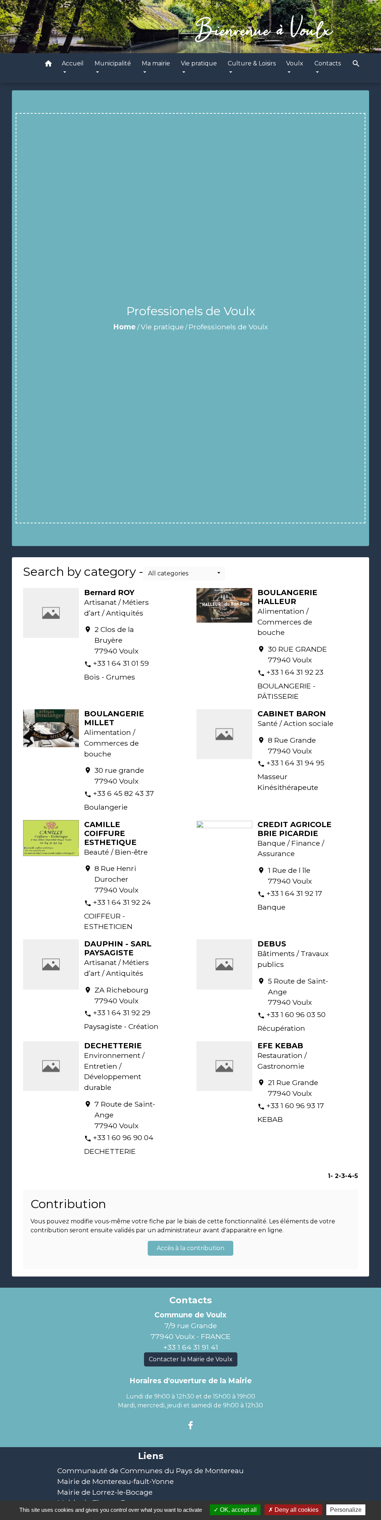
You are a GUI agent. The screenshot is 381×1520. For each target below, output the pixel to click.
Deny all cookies (295, 1510)
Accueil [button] (73, 63)
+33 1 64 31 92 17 (294, 893)
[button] (48, 65)
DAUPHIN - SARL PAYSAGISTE (117, 948)
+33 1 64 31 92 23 (294, 672)
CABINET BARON (291, 713)
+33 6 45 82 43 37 (123, 793)
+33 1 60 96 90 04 (123, 1137)
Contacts (190, 1300)
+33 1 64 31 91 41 (190, 1347)
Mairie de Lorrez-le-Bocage (105, 1492)
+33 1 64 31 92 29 (121, 1012)
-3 (342, 1175)
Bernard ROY (109, 592)
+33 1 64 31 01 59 (121, 663)
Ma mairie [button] (156, 63)
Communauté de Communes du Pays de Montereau (150, 1470)
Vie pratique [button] (199, 63)
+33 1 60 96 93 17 (295, 1105)
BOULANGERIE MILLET (114, 718)
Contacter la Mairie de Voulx (191, 1359)
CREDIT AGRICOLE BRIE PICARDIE (294, 829)
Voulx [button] (294, 63)
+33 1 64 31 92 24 (122, 902)
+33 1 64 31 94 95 (295, 762)
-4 (348, 1175)
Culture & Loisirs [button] (252, 63)
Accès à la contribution (190, 1248)
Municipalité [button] (113, 63)
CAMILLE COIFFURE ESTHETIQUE (110, 833)
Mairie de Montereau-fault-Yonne (115, 1481)
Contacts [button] (327, 63)
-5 (355, 1175)
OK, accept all (237, 1510)
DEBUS (271, 943)
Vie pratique (162, 326)
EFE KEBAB (280, 1045)
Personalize (346, 1510)
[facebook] (190, 1425)
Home (124, 326)
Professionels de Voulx (228, 326)
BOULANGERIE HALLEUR (287, 597)
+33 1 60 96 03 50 (296, 1014)
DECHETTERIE (113, 1045)
